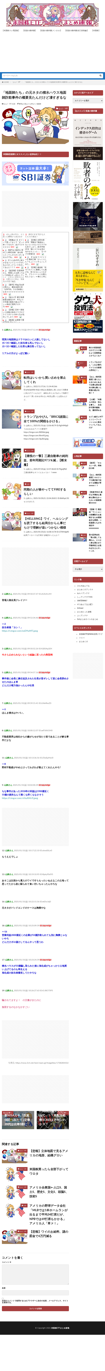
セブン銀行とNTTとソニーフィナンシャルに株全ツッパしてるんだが (96, 422)
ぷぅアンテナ (82, 616)
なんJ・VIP (16, 82)
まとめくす (83, 642)
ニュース (83, 400)
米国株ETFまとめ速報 (60, 1328)
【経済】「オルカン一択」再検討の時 (95, 465)
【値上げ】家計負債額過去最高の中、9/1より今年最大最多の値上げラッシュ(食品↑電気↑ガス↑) (13, 302)
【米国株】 (95, 31)
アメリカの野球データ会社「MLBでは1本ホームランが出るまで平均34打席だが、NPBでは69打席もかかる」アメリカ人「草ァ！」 (48, 1214)
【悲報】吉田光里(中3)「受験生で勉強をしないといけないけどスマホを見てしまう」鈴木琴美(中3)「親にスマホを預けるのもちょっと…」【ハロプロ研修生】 (36, 247)
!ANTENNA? (82, 601)
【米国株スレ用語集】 (11, 31)
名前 (4, 1288)
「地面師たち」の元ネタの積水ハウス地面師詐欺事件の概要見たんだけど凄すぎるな (53, 82)
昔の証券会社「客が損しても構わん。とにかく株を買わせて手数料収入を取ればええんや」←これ (95, 543)
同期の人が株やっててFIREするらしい (45, 491)
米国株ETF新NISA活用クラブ (90, 634)
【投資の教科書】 (29, 31)
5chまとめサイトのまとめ (87, 619)
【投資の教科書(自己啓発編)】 (76, 31)
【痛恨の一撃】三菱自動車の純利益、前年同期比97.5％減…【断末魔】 (46, 460)
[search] (100, 75)
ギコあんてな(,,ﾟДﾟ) (85, 604)
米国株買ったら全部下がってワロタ (49, 1171)
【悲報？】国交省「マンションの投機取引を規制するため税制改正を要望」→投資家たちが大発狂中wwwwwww (95, 519)
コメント (6, 1262)
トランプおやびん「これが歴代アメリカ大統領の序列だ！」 (95, 366)
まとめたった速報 (84, 612)
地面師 (38, 104)
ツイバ (81, 638)
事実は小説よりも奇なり (27, 104)
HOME (6, 82)
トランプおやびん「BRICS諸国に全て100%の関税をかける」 (46, 419)
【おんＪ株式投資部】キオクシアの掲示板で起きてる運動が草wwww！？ (95, 480)
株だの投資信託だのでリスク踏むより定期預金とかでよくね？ (95, 352)
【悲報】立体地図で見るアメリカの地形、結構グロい (48, 1153)
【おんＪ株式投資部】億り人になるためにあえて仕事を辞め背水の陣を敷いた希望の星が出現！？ (95, 385)
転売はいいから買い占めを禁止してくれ (45, 380)
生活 (13, 104)
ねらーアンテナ (83, 593)
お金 (28, 484)
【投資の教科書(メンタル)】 (50, 31)
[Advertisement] (52, 53)
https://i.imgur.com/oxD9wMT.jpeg (20, 631)
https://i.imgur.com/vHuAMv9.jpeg (20, 798)
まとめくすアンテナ (85, 590)
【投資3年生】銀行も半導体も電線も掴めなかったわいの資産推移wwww (95, 497)
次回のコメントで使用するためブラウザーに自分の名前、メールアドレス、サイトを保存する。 (35, 1301)
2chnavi (80, 608)
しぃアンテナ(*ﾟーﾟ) (84, 597)
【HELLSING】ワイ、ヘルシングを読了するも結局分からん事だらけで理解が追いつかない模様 (46, 523)
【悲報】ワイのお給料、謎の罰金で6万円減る (48, 1234)
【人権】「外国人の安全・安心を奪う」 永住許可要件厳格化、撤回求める (95, 405)
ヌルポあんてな (83, 586)
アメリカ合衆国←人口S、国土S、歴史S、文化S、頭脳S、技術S (49, 1192)
